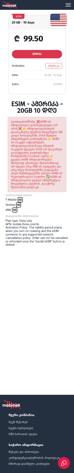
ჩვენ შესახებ (18, 422)
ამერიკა (54, 65)
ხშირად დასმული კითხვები (29, 463)
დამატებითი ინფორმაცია (22, 216)
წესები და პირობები (24, 452)
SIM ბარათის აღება (23, 434)
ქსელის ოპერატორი (19, 195)
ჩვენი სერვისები (21, 428)
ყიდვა (37, 54)
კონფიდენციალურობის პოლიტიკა (34, 457)
